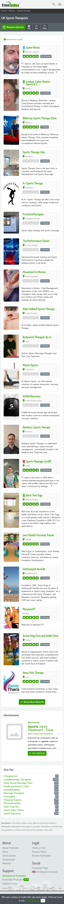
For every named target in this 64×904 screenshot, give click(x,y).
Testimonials (8, 859)
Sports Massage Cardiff (38, 461)
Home (3, 11)
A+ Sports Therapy (33, 183)
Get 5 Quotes (9, 855)
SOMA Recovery (32, 396)
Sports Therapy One (34, 152)
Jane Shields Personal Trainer (38, 535)
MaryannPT (29, 609)
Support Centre (10, 883)
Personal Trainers (13, 800)
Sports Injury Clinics (14, 810)
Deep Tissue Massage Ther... (19, 783)
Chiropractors (11, 776)
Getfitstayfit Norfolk (34, 569)
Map (29, 27)
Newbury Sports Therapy (36, 427)
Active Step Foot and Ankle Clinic (41, 636)
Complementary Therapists (18, 779)
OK (43, 901)
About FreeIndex (10, 848)
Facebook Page (40, 868)
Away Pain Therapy (33, 672)
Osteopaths (10, 796)
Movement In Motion (34, 272)
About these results (13, 39)
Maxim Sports (30, 365)
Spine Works (33, 47)
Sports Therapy (23, 11)
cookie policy (31, 900)
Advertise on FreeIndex (14, 875)
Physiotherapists (12, 803)
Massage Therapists (14, 793)
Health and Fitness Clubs (17, 786)
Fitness (12, 11)
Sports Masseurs (13, 813)
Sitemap (6, 863)
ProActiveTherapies (33, 214)
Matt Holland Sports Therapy (39, 309)
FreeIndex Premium (12, 879)
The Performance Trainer (36, 241)
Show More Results (32, 702)
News (5, 851)
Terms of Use (39, 848)
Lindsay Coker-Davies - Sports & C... (38, 83)
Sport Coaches (11, 806)
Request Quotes (13, 27)
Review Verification (41, 855)
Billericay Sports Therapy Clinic (40, 118)
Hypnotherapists (12, 789)
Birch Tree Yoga (34, 495)
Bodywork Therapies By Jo (37, 337)
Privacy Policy (39, 851)
